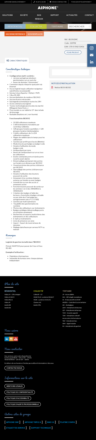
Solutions (7, 15)
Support (54, 15)
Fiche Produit (73, 52)
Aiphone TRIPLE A (33, 422)
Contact (89, 15)
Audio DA (7, 308)
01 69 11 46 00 (41, 2)
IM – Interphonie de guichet (71, 326)
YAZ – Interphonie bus (69, 321)
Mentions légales (14, 386)
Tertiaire (57, 26)
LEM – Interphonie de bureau (72, 308)
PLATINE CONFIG (67, 422)
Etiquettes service (15, 428)
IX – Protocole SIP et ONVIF (71, 300)
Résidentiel (15, 26)
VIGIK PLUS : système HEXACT (44, 297)
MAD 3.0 (50, 422)
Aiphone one (12, 422)
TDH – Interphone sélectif (71, 316)
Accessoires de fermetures (71, 318)
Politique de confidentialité (19, 392)
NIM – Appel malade (69, 323)
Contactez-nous (14, 368)
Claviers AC (37, 302)
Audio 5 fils (37, 305)
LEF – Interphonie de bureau (71, 310)
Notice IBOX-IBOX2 (63, 87)
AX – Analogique (68, 305)
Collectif (36, 26)
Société (24, 15)
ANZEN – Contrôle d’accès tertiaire (74, 302)
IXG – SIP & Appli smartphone (72, 297)
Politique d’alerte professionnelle (22, 404)
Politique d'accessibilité (17, 398)
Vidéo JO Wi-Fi (9, 297)
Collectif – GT (38, 294)
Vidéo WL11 (8, 300)
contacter (59, 2)
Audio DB (7, 305)
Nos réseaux (39, 17)
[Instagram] (92, 48)
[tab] (16, 60)
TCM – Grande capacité (70, 313)
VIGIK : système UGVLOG (42, 300)
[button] (15, 2)
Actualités (71, 15)
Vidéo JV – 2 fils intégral (12, 294)
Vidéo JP (7, 302)
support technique (41, 428)
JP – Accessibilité (68, 294)
